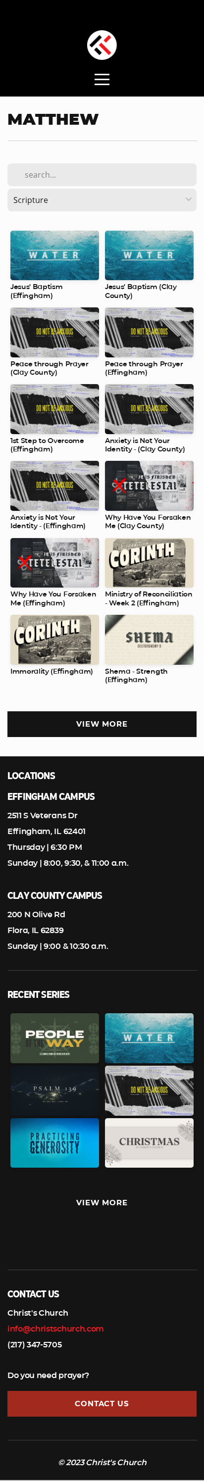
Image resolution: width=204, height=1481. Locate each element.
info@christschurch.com (55, 1328)
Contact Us (102, 1403)
